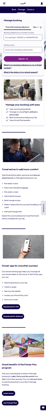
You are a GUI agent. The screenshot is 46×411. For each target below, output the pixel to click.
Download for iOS (11, 307)
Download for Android (13, 316)
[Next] (40, 27)
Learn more (8, 393)
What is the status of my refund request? (21, 72)
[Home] (23, 3)
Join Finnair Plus (10, 403)
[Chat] (43, 407)
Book (14, 10)
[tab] (17, 27)
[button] (4, 3)
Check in (30, 10)
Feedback (43, 208)
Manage (21, 10)
